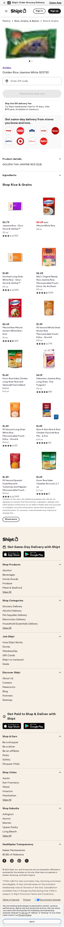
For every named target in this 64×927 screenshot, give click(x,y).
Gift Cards (8, 655)
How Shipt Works (12, 642)
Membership (9, 651)
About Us (7, 678)
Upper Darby (10, 827)
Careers (7, 683)
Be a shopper (10, 742)
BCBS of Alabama (13, 854)
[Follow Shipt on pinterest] (19, 861)
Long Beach (9, 831)
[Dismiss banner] (4, 3)
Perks (5, 755)
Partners (7, 695)
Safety (6, 759)
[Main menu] (6, 11)
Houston (7, 791)
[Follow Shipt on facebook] (4, 861)
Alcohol (6, 570)
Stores (6, 647)
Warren (6, 823)
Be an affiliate (10, 751)
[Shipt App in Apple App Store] (11, 554)
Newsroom (8, 687)
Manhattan (9, 795)
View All (6, 592)
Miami (5, 787)
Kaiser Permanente (13, 850)
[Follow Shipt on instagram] (12, 861)
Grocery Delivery (12, 606)
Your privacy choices (50, 900)
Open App (55, 3)
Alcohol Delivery (12, 611)
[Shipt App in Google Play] (34, 554)
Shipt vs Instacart (13, 660)
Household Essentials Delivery (20, 624)
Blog (5, 691)
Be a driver (8, 746)
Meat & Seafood (12, 588)
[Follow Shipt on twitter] (27, 861)
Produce (7, 583)
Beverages (8, 575)
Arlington (8, 814)
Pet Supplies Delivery (14, 615)
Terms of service (10, 900)
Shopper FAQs (11, 764)
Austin (6, 778)
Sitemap (7, 700)
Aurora (6, 818)
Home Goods (10, 579)
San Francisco (10, 782)
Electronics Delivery (14, 619)
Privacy (27, 900)
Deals (5, 664)
